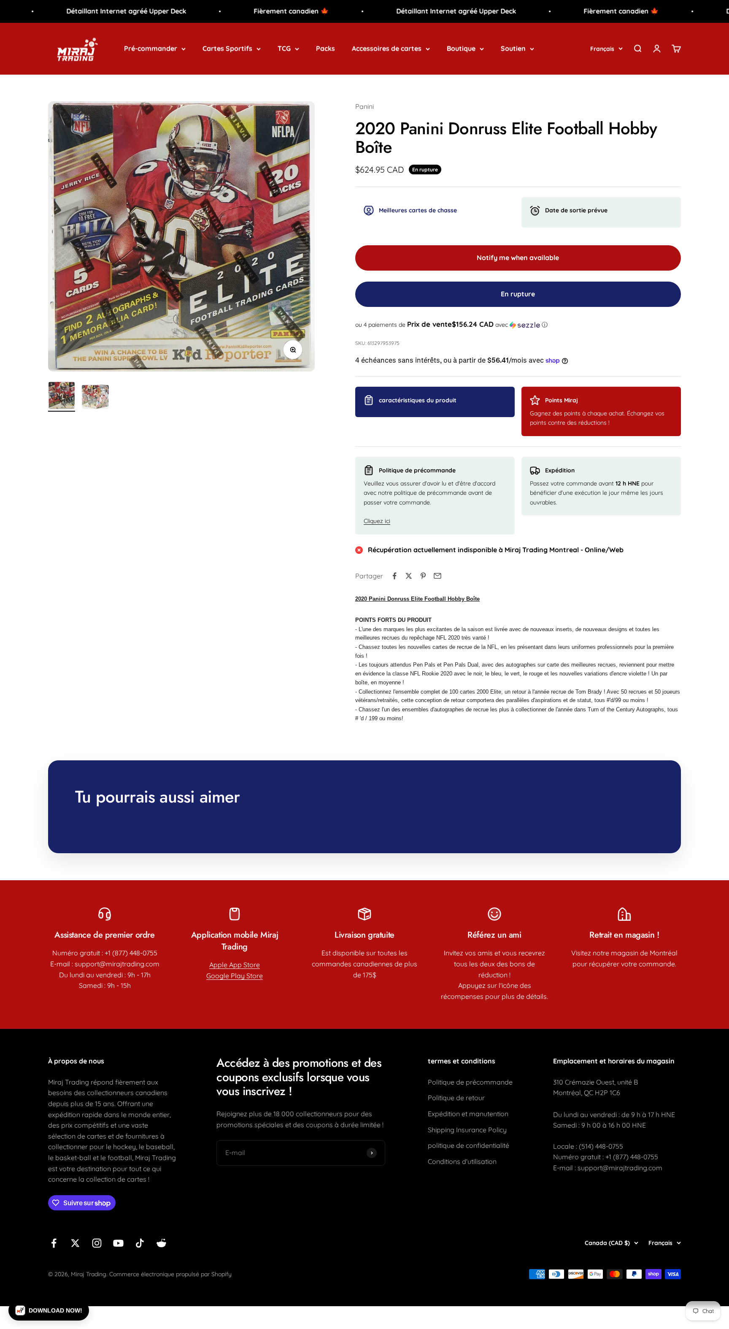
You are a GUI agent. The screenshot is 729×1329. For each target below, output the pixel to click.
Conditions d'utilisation (462, 1161)
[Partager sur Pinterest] (423, 576)
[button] (518, 324)
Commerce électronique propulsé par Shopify (170, 1274)
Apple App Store (234, 964)
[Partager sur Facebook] (394, 576)
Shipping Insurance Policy (467, 1130)
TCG (284, 48)
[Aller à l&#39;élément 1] (61, 397)
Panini (364, 106)
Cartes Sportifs (227, 48)
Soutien (513, 48)
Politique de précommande (470, 1082)
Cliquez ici (377, 521)
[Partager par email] (437, 576)
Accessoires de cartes (386, 48)
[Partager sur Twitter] (409, 576)
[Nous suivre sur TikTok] (140, 1243)
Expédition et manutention (468, 1113)
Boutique (461, 48)
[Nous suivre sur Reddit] (161, 1243)
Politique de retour (456, 1097)
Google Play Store (234, 975)
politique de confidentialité (468, 1145)
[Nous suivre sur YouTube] (118, 1243)
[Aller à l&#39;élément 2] (95, 398)
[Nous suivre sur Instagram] (97, 1243)
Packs (325, 48)
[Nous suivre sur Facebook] (53, 1243)
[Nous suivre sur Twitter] (75, 1243)
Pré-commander (150, 48)
